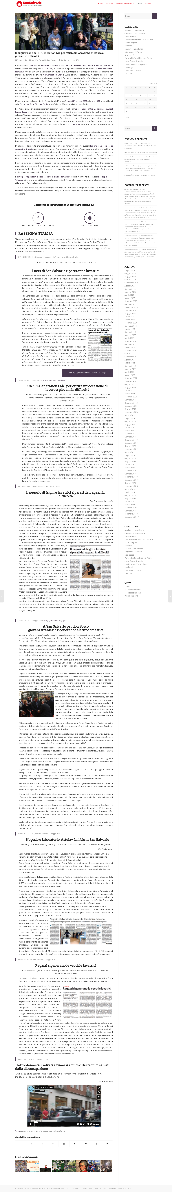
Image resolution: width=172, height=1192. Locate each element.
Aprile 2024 (129, 316)
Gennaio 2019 (130, 473)
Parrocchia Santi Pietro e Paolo (50, 60)
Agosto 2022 (129, 359)
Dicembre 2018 (131, 477)
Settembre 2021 (131, 381)
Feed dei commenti (132, 593)
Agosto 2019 (129, 452)
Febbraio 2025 (130, 301)
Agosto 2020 (129, 415)
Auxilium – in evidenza (134, 30)
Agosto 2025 (129, 285)
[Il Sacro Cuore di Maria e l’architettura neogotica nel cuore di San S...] (170, 596)
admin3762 (75, 60)
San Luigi (64, 60)
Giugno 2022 (130, 366)
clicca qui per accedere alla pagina (53, 380)
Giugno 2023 (130, 332)
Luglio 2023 (129, 329)
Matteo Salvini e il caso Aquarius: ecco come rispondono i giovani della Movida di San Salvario (140, 214)
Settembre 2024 (131, 310)
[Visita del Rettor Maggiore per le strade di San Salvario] (2, 596)
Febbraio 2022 (130, 378)
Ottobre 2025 (130, 279)
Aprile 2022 (129, 372)
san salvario (54, 1131)
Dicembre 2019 (131, 440)
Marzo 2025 (129, 298)
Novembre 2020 (131, 406)
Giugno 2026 (130, 273)
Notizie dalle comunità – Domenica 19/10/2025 (139, 175)
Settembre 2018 (131, 486)
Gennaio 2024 (130, 326)
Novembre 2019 (131, 443)
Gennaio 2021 (130, 400)
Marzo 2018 (129, 504)
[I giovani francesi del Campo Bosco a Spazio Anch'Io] (70, 1166)
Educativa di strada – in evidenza (138, 39)
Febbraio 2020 (130, 433)
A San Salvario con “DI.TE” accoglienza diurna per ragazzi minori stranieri (139, 228)
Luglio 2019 (129, 455)
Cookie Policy (112, 1188)
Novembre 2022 (131, 350)
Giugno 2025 (130, 289)
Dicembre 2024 (131, 307)
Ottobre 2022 (130, 353)
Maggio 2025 (130, 292)
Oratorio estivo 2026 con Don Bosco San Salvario (140, 152)
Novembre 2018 (131, 480)
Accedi (127, 586)
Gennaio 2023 (130, 344)
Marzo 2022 (129, 375)
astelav (23, 1131)
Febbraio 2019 (130, 470)
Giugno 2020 (130, 421)
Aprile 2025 (129, 295)
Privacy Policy (122, 1188)
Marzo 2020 (129, 430)
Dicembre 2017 (131, 514)
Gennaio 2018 (130, 510)
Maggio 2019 (130, 461)
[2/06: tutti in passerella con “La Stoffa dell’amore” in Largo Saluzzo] (45, 1166)
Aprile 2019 (129, 464)
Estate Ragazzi (130, 42)
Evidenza (128, 45)
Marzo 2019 (129, 467)
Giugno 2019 (130, 458)
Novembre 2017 (131, 517)
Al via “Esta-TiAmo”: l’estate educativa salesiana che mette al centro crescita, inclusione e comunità (140, 145)
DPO (129, 1188)
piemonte (38, 1131)
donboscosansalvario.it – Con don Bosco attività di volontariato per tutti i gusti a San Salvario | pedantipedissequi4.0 (140, 251)
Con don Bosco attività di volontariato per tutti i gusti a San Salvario (140, 255)
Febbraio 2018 (130, 507)
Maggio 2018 (130, 498)
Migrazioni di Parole (133, 52)
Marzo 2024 (129, 319)
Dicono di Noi (33, 60)
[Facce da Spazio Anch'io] (21, 1166)
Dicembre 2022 (131, 347)
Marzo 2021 (129, 393)
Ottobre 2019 (130, 446)
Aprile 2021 (129, 390)
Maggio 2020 (130, 424)
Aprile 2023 (129, 338)
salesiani (46, 1131)
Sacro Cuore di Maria (133, 61)
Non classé (129, 55)
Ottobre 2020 (130, 409)
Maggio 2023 (130, 335)
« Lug (126, 117)
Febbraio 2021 (130, 396)
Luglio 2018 (129, 492)
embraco (30, 1131)
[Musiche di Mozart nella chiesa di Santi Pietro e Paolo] (82, 1166)
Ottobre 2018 (130, 483)
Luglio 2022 (129, 363)
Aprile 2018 (129, 501)
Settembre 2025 (131, 282)
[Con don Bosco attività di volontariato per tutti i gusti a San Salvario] (94, 1166)
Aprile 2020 (129, 427)
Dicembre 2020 (131, 403)
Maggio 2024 (130, 313)
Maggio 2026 (130, 276)
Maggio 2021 (130, 387)
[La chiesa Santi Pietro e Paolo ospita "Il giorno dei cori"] (106, 1166)
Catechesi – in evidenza (134, 33)
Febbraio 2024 (130, 322)
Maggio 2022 (130, 369)
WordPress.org (131, 596)
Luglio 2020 (129, 418)
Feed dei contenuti (132, 589)
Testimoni (128, 73)
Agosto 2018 (129, 489)
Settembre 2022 (131, 356)
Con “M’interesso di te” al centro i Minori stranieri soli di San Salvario (139, 242)
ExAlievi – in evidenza (133, 49)
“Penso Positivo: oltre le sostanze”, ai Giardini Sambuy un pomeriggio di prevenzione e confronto (139, 159)
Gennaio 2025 (130, 304)
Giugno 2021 (130, 384)
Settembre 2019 (131, 449)
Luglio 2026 (129, 270)
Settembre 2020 (131, 412)
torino (62, 1131)
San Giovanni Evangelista (135, 64)
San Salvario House (132, 70)
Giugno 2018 (130, 495)
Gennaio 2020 (130, 436)
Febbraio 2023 (130, 341)
